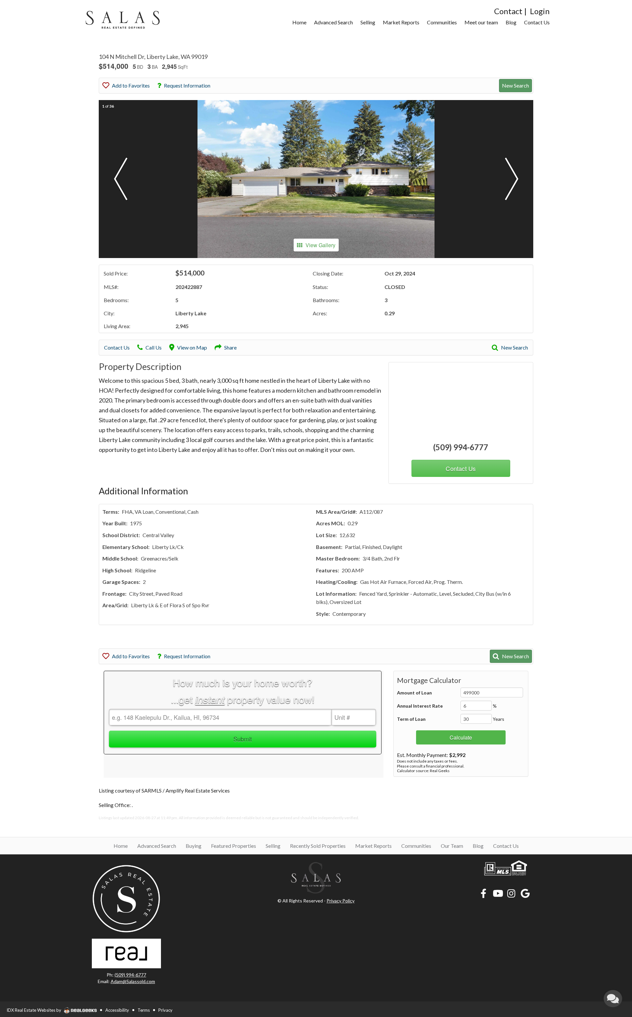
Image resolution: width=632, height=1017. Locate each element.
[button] (120, 179)
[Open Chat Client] (613, 998)
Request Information (187, 85)
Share (230, 347)
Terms (144, 1010)
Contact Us (117, 347)
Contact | (510, 11)
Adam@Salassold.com (133, 981)
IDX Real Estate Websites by (34, 1010)
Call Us (153, 347)
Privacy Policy (341, 900)
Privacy (165, 1010)
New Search (515, 85)
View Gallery (320, 245)
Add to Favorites (131, 85)
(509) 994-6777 (460, 447)
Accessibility (117, 1010)
